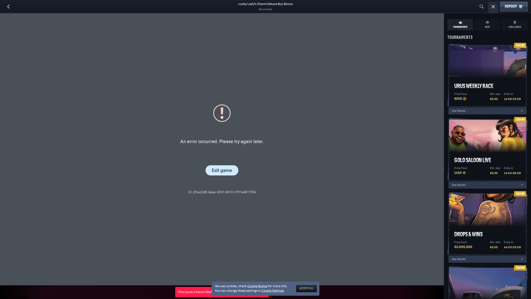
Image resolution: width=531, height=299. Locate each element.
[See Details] (522, 111)
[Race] (493, 7)
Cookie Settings (273, 291)
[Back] (8, 7)
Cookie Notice (257, 286)
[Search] (482, 7)
